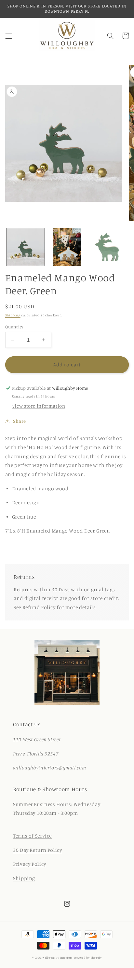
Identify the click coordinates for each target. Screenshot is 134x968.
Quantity (14, 326)
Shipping (12, 315)
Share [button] (19, 421)
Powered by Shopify (88, 957)
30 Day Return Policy (37, 850)
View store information (38, 406)
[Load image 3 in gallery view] (108, 247)
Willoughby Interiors (58, 957)
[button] (8, 35)
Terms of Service (32, 836)
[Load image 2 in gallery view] (67, 247)
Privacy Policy (29, 864)
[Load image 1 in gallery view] (26, 247)
